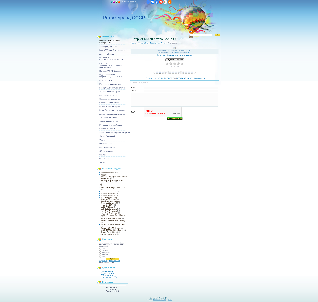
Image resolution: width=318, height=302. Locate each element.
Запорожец (106, 253)
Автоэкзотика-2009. (107, 193)
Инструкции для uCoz (109, 277)
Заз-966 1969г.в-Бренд (108, 213)
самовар (176, 52)
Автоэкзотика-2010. (107, 195)
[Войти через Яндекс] (161, 2)
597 (159, 78)
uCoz (170, 300)
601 (171, 78)
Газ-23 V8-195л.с (106, 207)
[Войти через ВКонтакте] (152, 2)
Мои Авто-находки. (107, 172)
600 (168, 78)
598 (162, 78)
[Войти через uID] (148, 2)
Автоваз (105, 255)
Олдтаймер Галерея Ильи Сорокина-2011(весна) (110, 202)
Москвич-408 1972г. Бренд (110, 228)
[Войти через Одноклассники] (170, 2)
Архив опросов (114, 261)
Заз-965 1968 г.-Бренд (108, 211)
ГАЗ (103, 249)
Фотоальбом (143, 43)
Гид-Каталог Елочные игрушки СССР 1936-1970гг (111, 181)
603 (178, 78)
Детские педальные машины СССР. (113, 184)
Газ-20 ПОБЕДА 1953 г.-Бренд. (111, 230)
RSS (119, 2)
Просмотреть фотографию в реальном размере (175, 55)
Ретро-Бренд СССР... (125, 17)
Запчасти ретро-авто (108, 234)
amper (188, 52)
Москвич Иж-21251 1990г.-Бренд (112, 224)
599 (165, 78)
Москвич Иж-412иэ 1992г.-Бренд (112, 221)
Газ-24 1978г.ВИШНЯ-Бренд (110, 219)
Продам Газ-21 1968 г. (108, 232)
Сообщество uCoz (108, 273)
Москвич (105, 251)
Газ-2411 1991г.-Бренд (108, 209)
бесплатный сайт (159, 300)
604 (181, 78)
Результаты (103, 261)
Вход (117, 2)
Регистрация (114, 2)
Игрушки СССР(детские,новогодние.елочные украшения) (113, 176)
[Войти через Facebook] (157, 2)
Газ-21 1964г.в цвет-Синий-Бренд (112, 215)
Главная (112, 2)
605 (184, 78)
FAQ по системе (107, 275)
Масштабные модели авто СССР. (112, 188)
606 (188, 78)
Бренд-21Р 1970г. (106, 205)
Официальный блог (108, 271)
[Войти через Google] (165, 2)
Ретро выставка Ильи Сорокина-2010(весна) (108, 198)
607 (191, 78)
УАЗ (103, 257)
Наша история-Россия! (107, 191)
